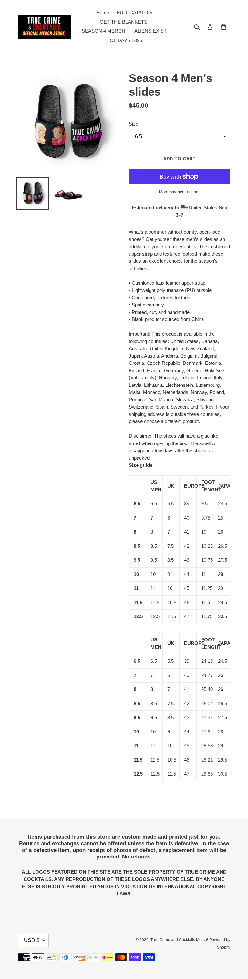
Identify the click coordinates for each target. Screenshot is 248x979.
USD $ (31, 940)
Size (133, 124)
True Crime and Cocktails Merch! (179, 940)
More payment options (180, 192)
